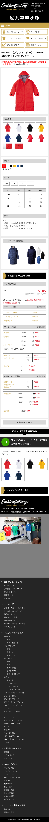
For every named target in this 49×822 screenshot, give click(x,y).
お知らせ (7, 809)
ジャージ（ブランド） (12, 699)
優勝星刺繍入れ (10, 620)
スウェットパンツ (13, 690)
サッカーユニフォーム (12, 711)
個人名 (6, 366)
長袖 (8, 665)
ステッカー (8, 598)
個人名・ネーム (10, 614)
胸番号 (6, 333)
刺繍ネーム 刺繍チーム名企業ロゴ (9, 384)
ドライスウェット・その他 (14, 693)
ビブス (6, 727)
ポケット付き (12, 668)
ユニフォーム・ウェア (15, 39)
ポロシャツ (8, 658)
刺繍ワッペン (9, 321)
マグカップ (8, 758)
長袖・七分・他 (12, 643)
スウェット (8, 677)
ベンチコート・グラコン (13, 705)
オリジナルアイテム (39, 38)
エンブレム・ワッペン (15, 32)
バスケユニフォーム (11, 736)
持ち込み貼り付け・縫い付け (14, 624)
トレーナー (11, 680)
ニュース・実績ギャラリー (15, 805)
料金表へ (35, 312)
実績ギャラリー (37, 45)
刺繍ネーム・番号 (10, 617)
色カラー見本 (9, 784)
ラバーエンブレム (11, 312)
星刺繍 (6, 411)
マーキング (35, 32)
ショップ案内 (9, 793)
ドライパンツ (12, 655)
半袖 (8, 640)
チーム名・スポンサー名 (13, 611)
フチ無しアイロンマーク (13, 589)
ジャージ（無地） (10, 696)
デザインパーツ (10, 774)
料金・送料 (8, 787)
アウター (7, 708)
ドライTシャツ (9, 646)
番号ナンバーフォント (12, 777)
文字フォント (9, 781)
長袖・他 (10, 652)
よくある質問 (9, 796)
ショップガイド (10, 764)
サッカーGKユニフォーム (13, 720)
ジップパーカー (12, 686)
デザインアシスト (14, 45)
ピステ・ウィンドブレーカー (14, 702)
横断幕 (6, 752)
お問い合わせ (9, 799)
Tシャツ (7, 636)
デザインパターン (10, 771)
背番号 (6, 337)
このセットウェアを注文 (19, 276)
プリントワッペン (11, 317)
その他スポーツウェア (12, 723)
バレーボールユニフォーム (14, 739)
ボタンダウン (12, 671)
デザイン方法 (9, 768)
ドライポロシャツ (13, 674)
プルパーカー (12, 683)
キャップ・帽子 (10, 733)
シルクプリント (10, 627)
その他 (6, 742)
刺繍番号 (7, 394)
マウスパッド (9, 755)
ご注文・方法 (9, 790)
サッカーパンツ (10, 717)
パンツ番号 (8, 345)
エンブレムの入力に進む (17, 490)
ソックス (7, 730)
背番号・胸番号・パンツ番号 (14, 608)
